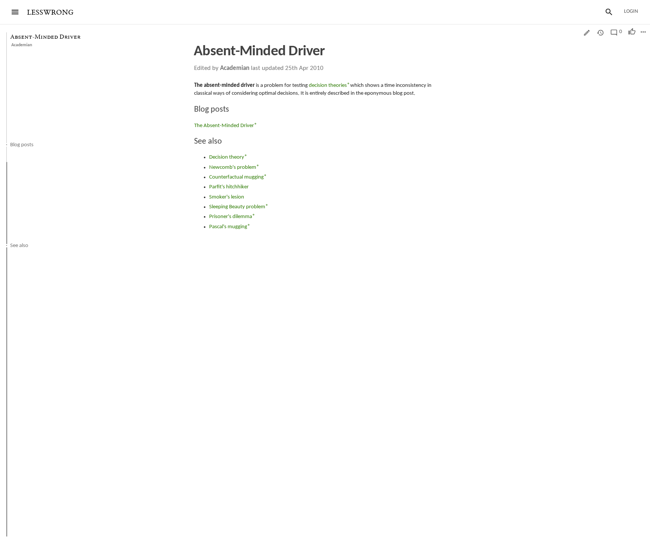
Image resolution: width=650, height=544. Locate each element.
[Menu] (15, 12)
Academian (21, 45)
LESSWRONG (50, 12)
